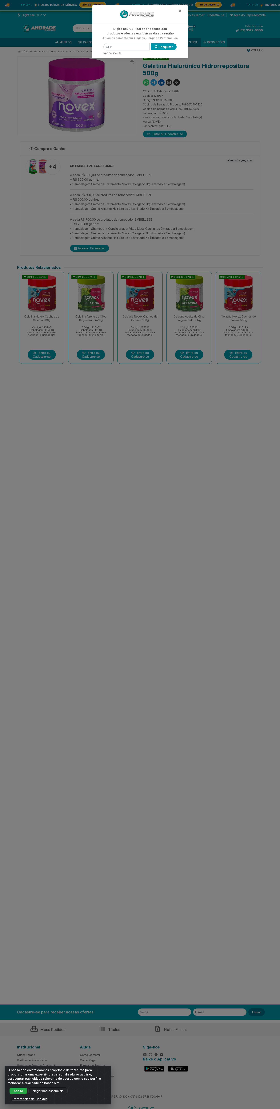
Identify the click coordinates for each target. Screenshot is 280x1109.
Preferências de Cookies (29, 1099)
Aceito (18, 1091)
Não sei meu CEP (113, 53)
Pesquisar (165, 47)
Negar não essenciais (48, 1091)
